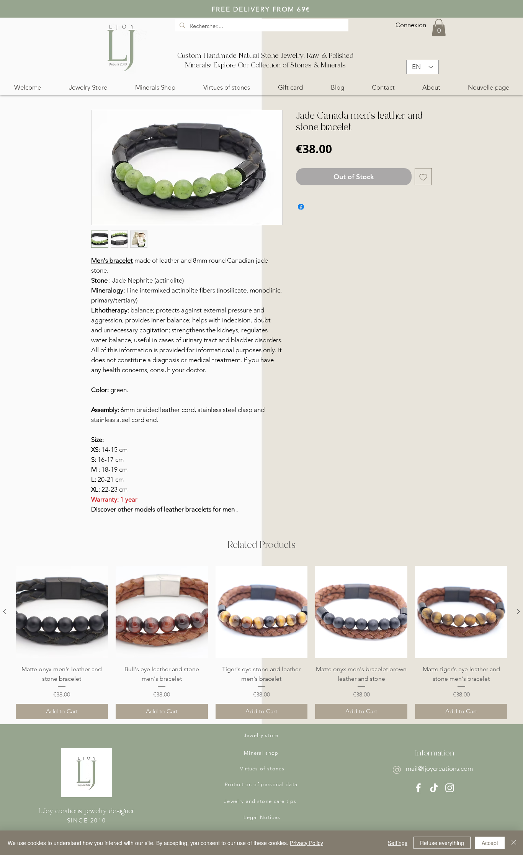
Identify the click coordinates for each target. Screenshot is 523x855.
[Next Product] (518, 611)
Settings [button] (397, 843)
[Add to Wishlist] (423, 176)
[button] (438, 27)
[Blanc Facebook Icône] (418, 788)
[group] (261, 642)
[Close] (513, 843)
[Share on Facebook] (301, 206)
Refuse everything (442, 843)
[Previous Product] (4, 611)
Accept (490, 843)
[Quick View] (62, 612)
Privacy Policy (306, 843)
